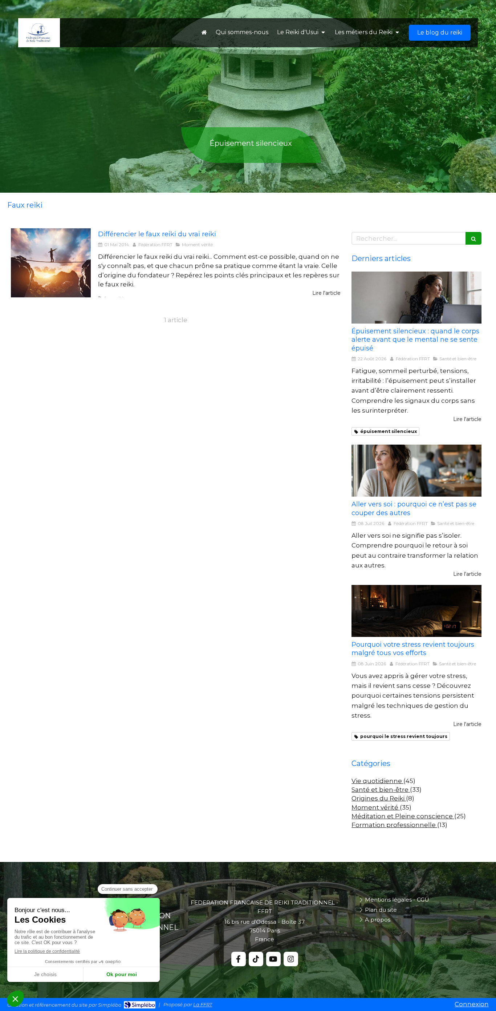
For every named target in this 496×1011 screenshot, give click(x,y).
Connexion (472, 1004)
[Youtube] (273, 959)
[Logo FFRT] (38, 40)
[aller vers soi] (416, 471)
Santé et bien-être (380, 789)
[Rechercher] (473, 238)
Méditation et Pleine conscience (402, 816)
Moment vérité (375, 807)
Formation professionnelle (394, 825)
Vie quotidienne (377, 781)
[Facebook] (238, 959)
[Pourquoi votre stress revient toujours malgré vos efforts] (416, 611)
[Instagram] (291, 959)
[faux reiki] (51, 262)
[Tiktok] (256, 959)
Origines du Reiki (378, 798)
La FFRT (202, 1004)
